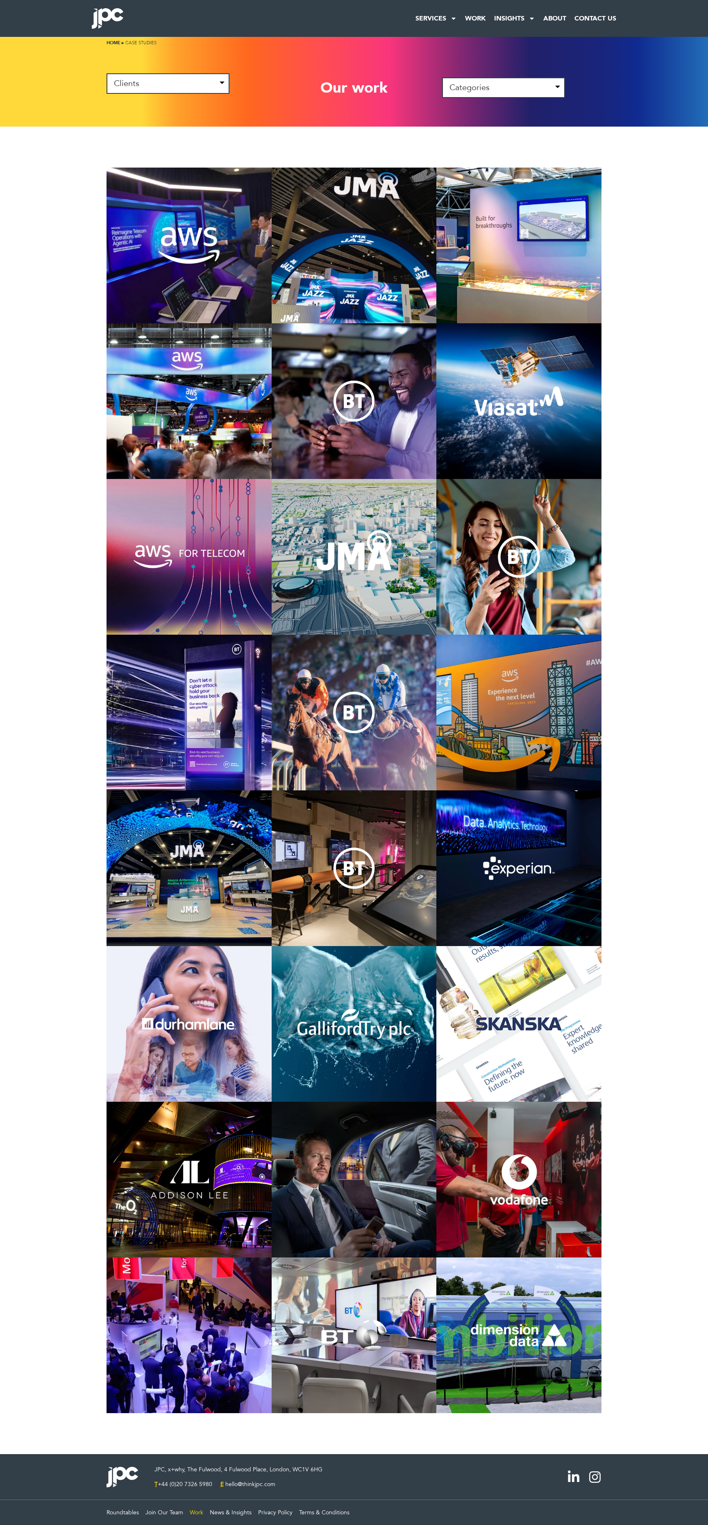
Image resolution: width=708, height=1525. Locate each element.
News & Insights (231, 1512)
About (554, 18)
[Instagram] (594, 1477)
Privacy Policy (275, 1512)
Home (113, 42)
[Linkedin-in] (573, 1477)
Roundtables (123, 1512)
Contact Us (595, 18)
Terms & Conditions (324, 1512)
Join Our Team (164, 1512)
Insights (509, 18)
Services (430, 18)
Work (475, 18)
